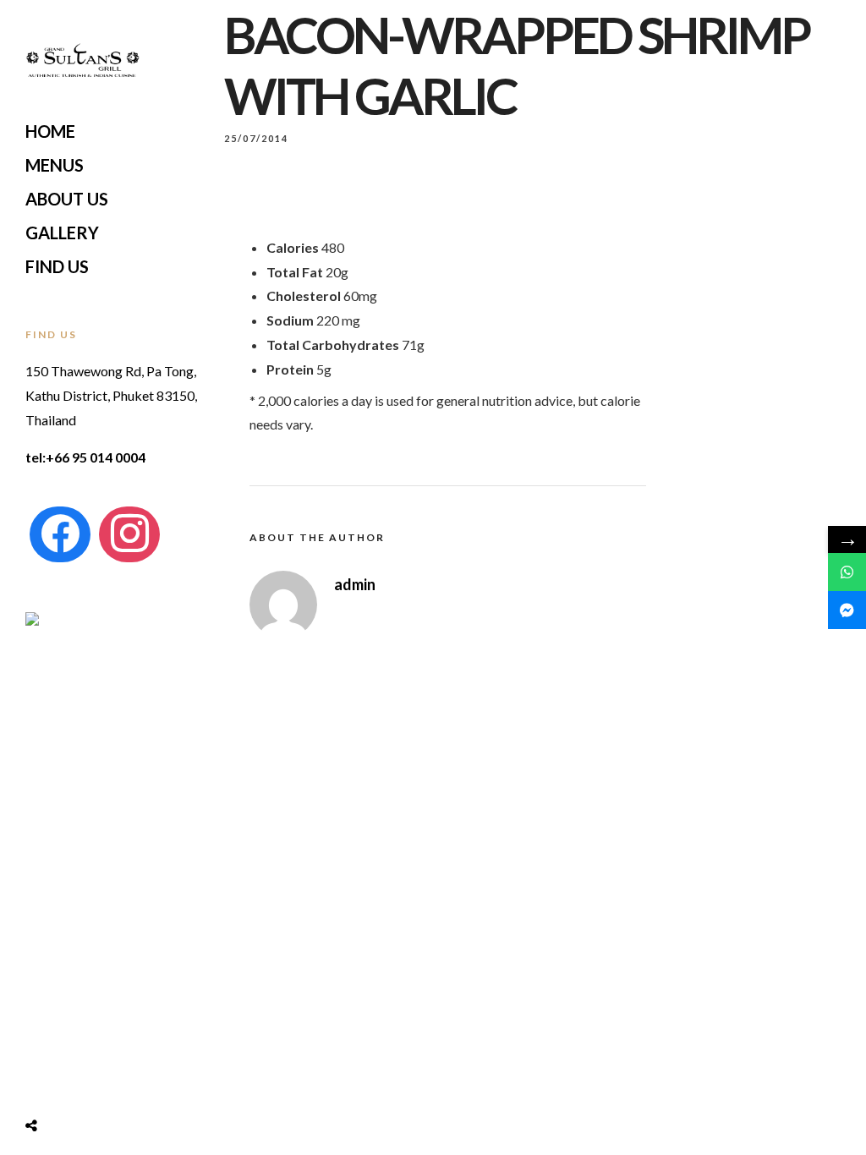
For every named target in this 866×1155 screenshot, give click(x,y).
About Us (66, 199)
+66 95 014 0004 (95, 457)
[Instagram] (129, 534)
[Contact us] (847, 572)
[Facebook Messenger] (847, 610)
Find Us (57, 266)
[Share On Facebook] (47, 1083)
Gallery (62, 232)
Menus (54, 165)
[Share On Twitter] (73, 1083)
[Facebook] (60, 534)
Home (50, 131)
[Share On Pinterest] (100, 1083)
